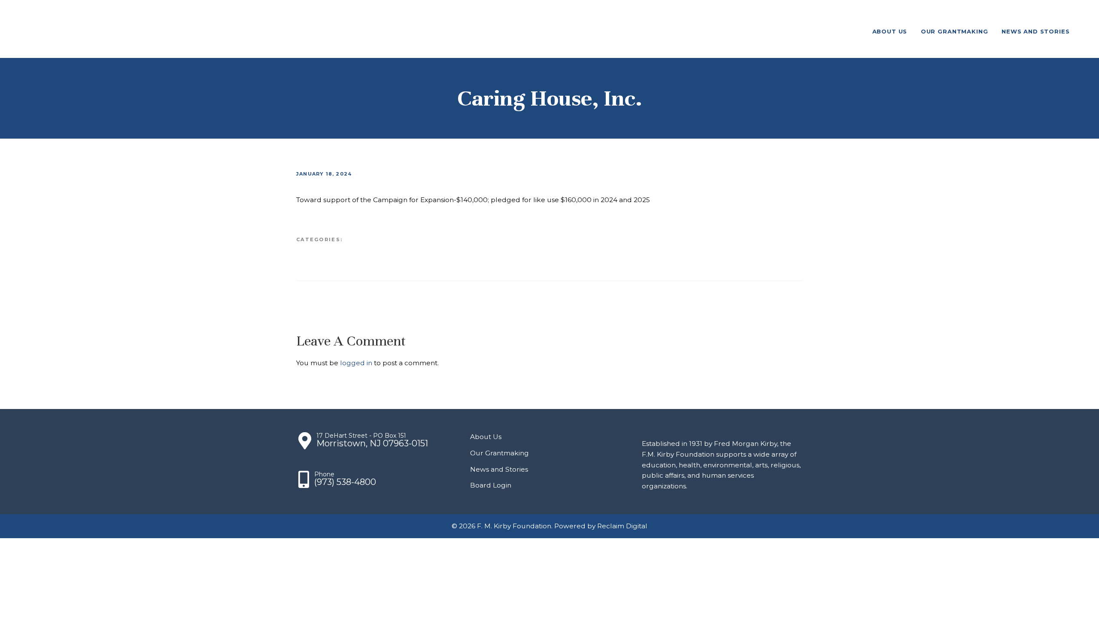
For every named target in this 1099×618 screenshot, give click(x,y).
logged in (356, 363)
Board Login (490, 485)
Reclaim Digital (622, 526)
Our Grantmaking (499, 453)
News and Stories (499, 469)
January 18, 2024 (324, 174)
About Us (485, 437)
